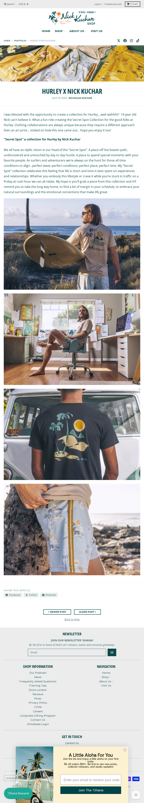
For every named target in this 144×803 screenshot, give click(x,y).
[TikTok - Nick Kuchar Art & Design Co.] (137, 40)
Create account (113, 4)
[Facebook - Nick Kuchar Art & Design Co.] (125, 40)
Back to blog (72, 619)
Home (7, 40)
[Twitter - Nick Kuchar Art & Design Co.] (118, 40)
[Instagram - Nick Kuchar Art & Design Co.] (131, 40)
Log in (97, 4)
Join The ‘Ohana (90, 790)
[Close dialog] (125, 750)
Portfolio (20, 40)
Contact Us (72, 743)
